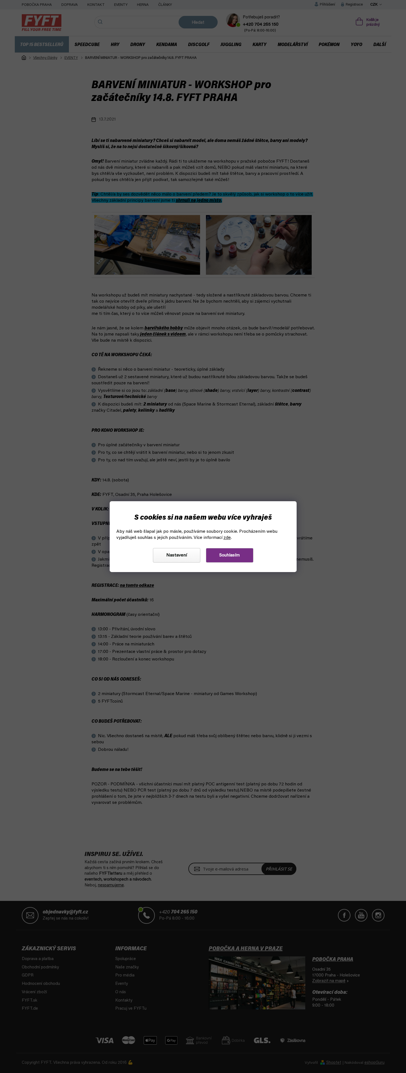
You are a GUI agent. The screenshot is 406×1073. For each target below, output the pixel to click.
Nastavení (176, 555)
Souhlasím (229, 555)
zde (227, 538)
